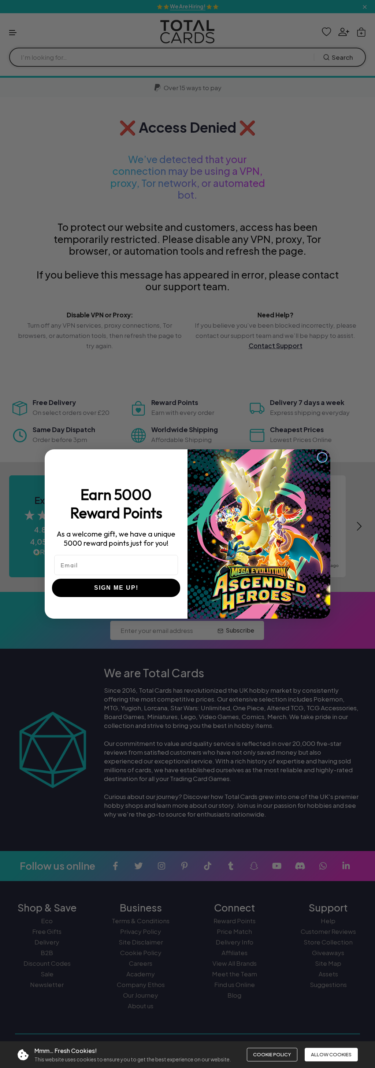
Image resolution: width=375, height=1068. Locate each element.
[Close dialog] (322, 457)
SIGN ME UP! (116, 588)
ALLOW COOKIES (331, 1054)
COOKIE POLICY (272, 1054)
